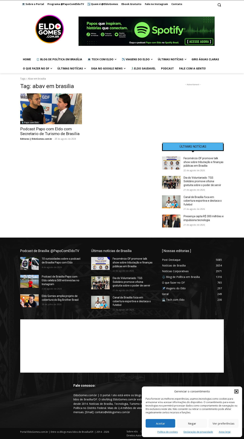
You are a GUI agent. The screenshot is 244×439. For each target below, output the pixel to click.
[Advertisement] (193, 110)
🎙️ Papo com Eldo (30, 122)
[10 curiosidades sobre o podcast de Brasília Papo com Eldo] (29, 263)
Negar (192, 423)
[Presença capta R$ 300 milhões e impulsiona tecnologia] (171, 221)
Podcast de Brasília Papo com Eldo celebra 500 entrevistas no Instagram (60, 280)
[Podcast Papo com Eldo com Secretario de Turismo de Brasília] (51, 108)
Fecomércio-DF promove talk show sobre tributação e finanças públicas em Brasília (203, 162)
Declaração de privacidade (198, 431)
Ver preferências (223, 423)
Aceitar (160, 423)
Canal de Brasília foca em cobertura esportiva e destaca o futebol (203, 201)
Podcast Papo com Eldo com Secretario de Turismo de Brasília (49, 131)
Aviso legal (224, 431)
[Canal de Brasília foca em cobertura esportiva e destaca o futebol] (171, 201)
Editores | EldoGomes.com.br (36, 138)
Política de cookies (167, 431)
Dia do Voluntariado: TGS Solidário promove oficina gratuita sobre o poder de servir (202, 181)
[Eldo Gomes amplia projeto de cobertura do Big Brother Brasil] (29, 300)
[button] (236, 391)
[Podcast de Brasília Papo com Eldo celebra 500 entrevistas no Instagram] (29, 281)
